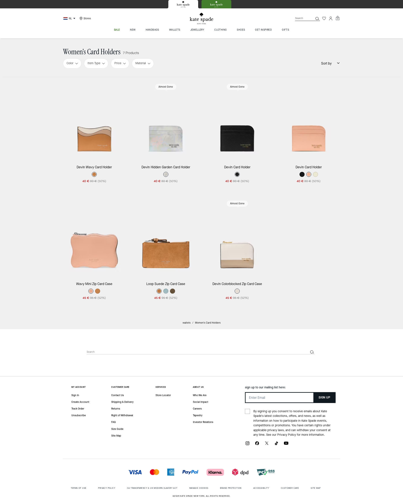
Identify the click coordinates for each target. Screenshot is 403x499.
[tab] (183, 4)
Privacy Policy (286, 435)
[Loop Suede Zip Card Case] (166, 236)
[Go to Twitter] (266, 445)
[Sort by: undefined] (336, 63)
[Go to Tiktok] (276, 445)
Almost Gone (165, 86)
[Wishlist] (324, 18)
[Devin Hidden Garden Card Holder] (166, 119)
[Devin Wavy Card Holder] (94, 119)
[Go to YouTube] (286, 445)
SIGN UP (324, 397)
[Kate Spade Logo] (201, 18)
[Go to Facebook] (257, 445)
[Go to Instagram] (247, 445)
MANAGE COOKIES (198, 488)
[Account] (330, 18)
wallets (187, 322)
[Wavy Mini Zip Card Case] (94, 236)
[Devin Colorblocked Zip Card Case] (237, 236)
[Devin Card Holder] (237, 119)
